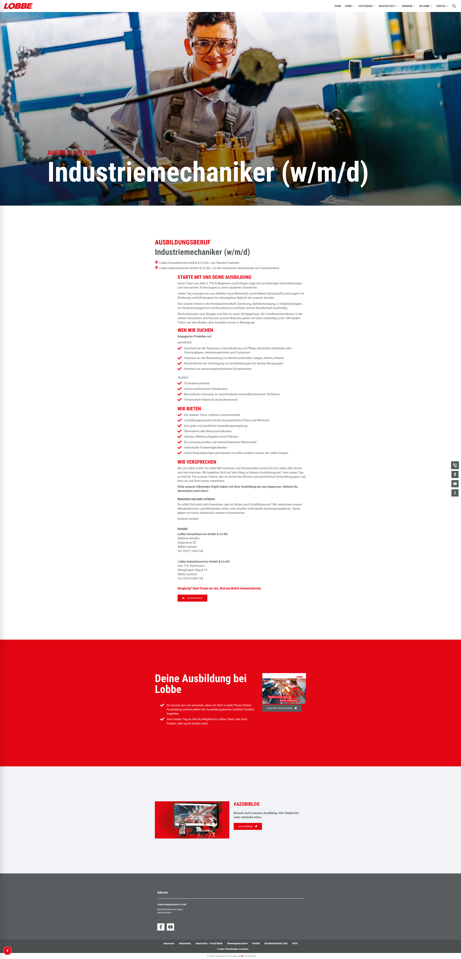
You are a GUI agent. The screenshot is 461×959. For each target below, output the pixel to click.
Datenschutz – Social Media (209, 943)
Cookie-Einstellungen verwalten (232, 949)
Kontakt (256, 943)
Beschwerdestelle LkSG (276, 943)
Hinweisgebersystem (237, 943)
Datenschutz (185, 943)
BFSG (295, 943)
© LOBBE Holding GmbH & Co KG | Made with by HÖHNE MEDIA (232, 956)
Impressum (168, 943)
